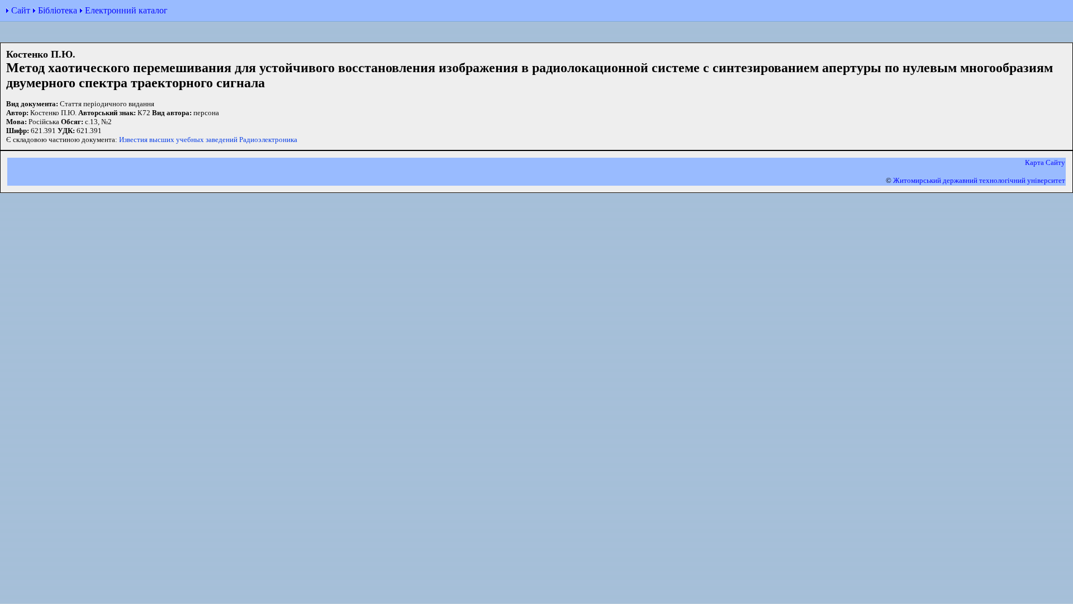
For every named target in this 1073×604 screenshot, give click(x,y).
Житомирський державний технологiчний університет (979, 180)
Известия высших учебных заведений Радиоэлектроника (208, 139)
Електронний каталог (126, 10)
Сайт (20, 10)
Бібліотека (57, 10)
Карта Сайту (1045, 162)
